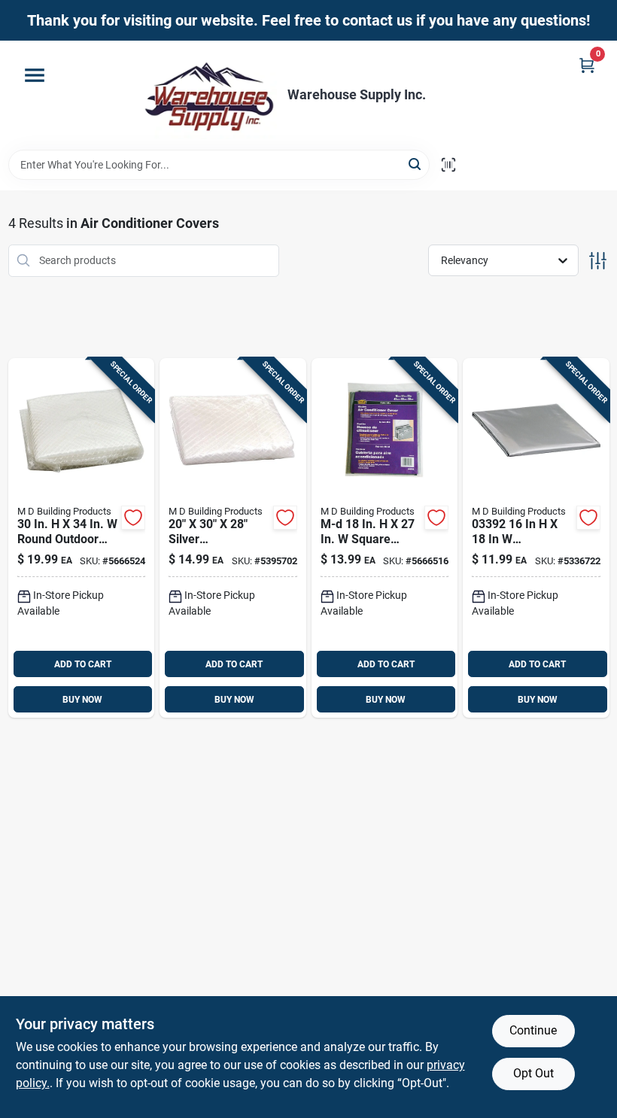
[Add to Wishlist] (133, 518)
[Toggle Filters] (597, 260)
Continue (533, 1030)
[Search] (416, 163)
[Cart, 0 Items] (586, 65)
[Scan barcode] (448, 165)
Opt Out (533, 1073)
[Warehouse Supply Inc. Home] (209, 95)
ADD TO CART (82, 664)
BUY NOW (82, 699)
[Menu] (34, 75)
